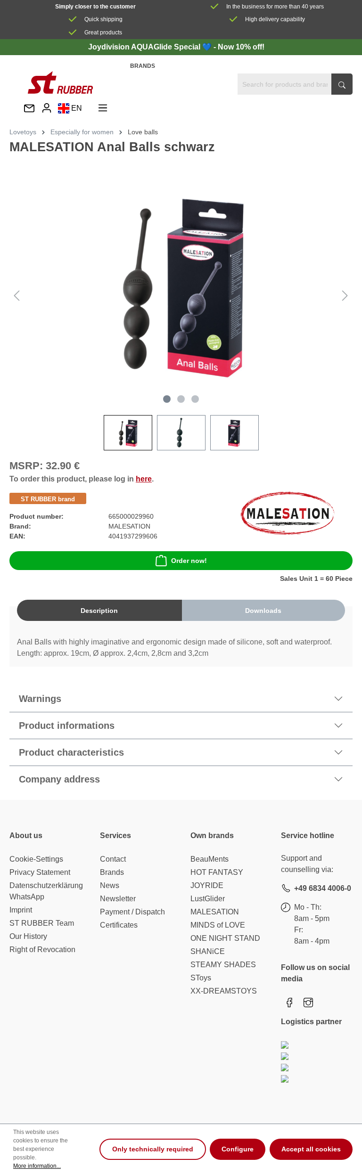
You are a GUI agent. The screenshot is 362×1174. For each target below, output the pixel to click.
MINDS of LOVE (217, 925)
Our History (28, 936)
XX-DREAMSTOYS (223, 991)
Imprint (20, 910)
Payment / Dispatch (132, 912)
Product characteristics (71, 752)
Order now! (189, 560)
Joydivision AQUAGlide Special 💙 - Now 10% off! (176, 47)
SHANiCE (207, 951)
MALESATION (214, 912)
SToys (200, 978)
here (144, 479)
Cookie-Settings (36, 859)
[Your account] (46, 108)
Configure (238, 1149)
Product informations (67, 725)
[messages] (29, 109)
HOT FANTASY (216, 872)
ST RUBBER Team (41, 923)
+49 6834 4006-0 (322, 888)
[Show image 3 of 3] (195, 399)
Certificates (119, 925)
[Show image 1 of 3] (167, 399)
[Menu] (102, 108)
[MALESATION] (287, 513)
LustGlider (207, 899)
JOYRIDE (206, 885)
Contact (113, 859)
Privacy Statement (39, 872)
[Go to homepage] (60, 82)
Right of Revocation (42, 950)
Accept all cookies (311, 1149)
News (109, 885)
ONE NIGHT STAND (225, 938)
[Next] (345, 295)
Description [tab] (99, 610)
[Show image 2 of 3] (181, 399)
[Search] (342, 84)
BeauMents (209, 859)
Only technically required (152, 1149)
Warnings (40, 698)
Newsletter (118, 899)
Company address (59, 779)
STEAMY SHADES (223, 965)
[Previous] (16, 295)
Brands (142, 66)
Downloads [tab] (263, 610)
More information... (37, 1166)
